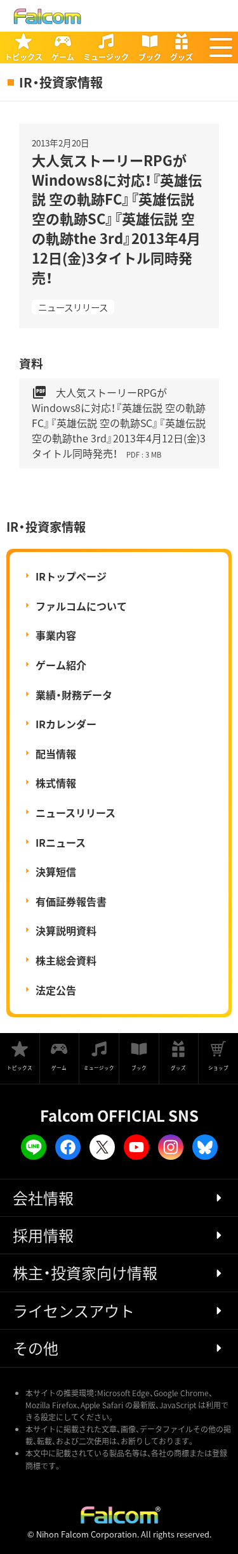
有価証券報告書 (71, 901)
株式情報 (56, 782)
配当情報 (56, 753)
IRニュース (61, 842)
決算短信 (56, 871)
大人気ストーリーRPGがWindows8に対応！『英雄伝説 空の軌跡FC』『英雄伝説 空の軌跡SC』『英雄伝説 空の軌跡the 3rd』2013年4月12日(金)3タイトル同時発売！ (119, 423)
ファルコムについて (81, 605)
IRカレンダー (66, 723)
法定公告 (56, 990)
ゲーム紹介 (61, 664)
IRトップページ (71, 576)
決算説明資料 (66, 930)
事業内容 (56, 635)
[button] (220, 47)
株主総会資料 (66, 960)
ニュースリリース (73, 307)
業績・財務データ (74, 694)
